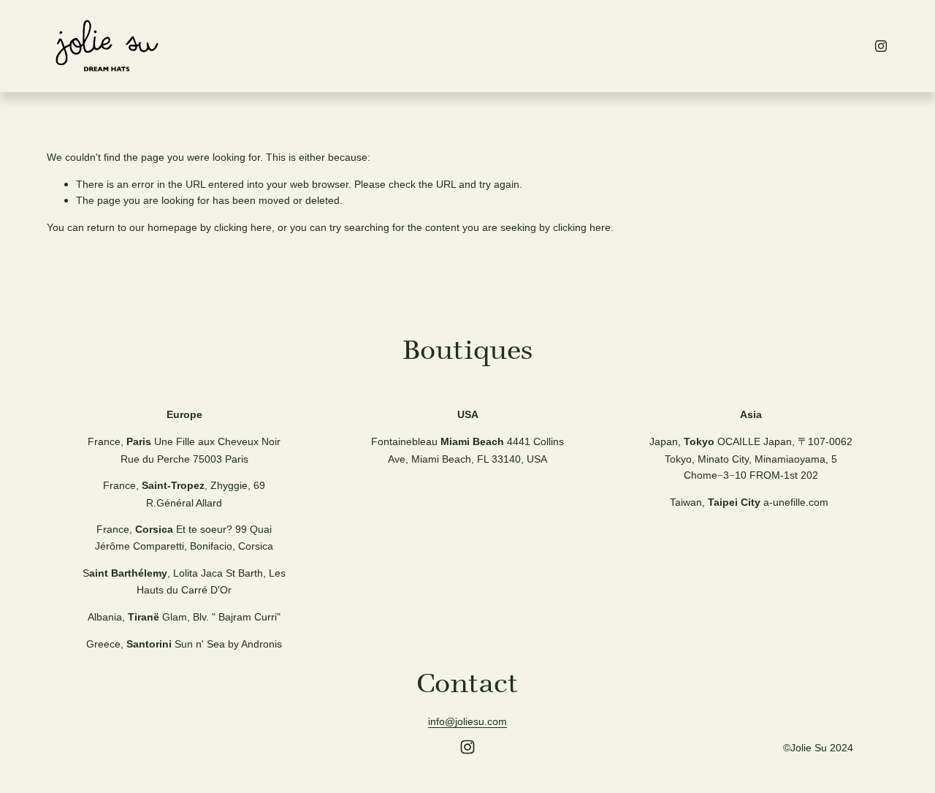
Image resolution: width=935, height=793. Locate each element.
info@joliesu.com (467, 721)
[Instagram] (881, 46)
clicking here (243, 227)
